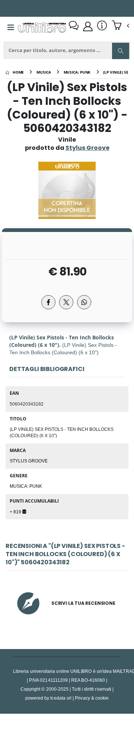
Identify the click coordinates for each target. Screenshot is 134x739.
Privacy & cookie (92, 698)
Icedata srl (60, 698)
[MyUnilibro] (88, 26)
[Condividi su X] (66, 302)
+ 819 (16, 511)
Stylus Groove (29, 461)
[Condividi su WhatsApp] (84, 302)
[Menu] (11, 27)
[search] (120, 51)
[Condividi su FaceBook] (48, 302)
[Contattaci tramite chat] (74, 26)
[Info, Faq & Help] (102, 26)
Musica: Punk (26, 486)
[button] (120, 26)
